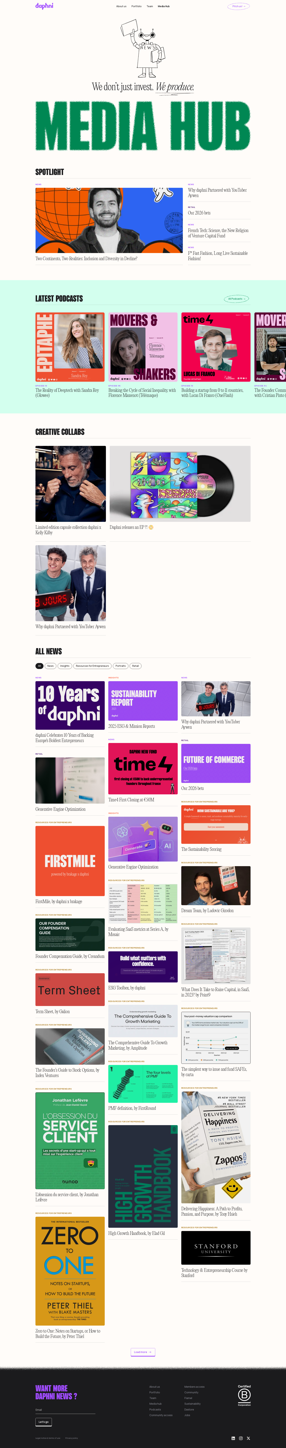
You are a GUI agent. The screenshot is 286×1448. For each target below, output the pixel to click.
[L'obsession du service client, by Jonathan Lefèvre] (70, 1140)
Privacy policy (71, 1438)
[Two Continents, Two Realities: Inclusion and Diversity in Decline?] (109, 220)
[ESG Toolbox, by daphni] (143, 966)
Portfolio (137, 6)
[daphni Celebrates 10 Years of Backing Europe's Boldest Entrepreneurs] (70, 705)
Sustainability (192, 1403)
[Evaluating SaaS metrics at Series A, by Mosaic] (143, 904)
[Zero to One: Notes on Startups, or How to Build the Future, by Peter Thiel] (70, 1271)
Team (150, 6)
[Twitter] (248, 1438)
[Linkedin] (233, 1438)
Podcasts (155, 1409)
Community (191, 1392)
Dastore (189, 1409)
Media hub (155, 1403)
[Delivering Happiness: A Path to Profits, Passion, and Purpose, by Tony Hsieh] (216, 1147)
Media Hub (164, 6)
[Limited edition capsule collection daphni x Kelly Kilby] (70, 484)
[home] (58, 6)
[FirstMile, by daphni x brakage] (70, 861)
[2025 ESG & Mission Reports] (143, 701)
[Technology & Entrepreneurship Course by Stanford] (216, 1248)
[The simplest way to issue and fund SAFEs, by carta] (216, 1038)
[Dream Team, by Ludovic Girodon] (216, 885)
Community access (160, 1415)
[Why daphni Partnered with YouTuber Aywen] (219, 192)
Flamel (188, 1398)
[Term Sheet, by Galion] (70, 989)
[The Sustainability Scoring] (216, 824)
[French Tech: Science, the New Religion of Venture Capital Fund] (219, 233)
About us (121, 6)
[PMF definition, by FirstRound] (143, 1084)
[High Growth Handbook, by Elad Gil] (143, 1176)
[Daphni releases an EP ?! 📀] (180, 484)
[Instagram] (241, 1438)
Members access (194, 1386)
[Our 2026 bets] (219, 212)
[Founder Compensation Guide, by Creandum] (70, 934)
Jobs (187, 1415)
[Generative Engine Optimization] (70, 780)
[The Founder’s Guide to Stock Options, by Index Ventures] (70, 1046)
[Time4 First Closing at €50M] (143, 768)
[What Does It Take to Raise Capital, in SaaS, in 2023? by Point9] (216, 956)
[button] (70, 347)
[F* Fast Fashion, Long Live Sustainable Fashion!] (219, 255)
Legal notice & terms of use (47, 1438)
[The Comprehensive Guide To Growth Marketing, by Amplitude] (143, 1021)
